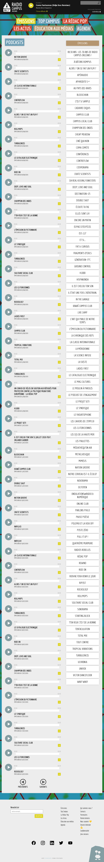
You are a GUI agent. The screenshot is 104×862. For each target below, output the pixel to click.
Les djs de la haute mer (82, 434)
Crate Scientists (82, 174)
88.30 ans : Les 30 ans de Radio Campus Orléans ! (83, 53)
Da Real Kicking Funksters (82, 180)
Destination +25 (82, 193)
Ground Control (82, 266)
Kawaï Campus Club (82, 305)
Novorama (82, 480)
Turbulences (82, 655)
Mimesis (82, 460)
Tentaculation (82, 629)
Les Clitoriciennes (82, 427)
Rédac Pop (82, 556)
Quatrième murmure (82, 543)
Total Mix (82, 635)
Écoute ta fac (82, 207)
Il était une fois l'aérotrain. (82, 292)
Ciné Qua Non (82, 141)
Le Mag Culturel (82, 381)
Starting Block (82, 615)
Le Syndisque (82, 408)
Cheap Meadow (82, 134)
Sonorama (82, 609)
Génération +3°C (83, 259)
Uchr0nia (95, 12)
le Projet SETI (82, 401)
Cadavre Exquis (82, 108)
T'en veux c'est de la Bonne (82, 622)
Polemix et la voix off (83, 523)
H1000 (82, 273)
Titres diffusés (41, 11)
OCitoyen (82, 487)
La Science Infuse (82, 355)
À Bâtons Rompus (82, 61)
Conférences (82, 154)
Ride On (82, 569)
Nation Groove (82, 467)
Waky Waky (82, 681)
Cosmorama (82, 167)
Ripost (82, 582)
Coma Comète (82, 147)
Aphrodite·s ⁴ (82, 81)
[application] (37, 53)
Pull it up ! (82, 536)
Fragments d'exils (82, 253)
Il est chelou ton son (82, 286)
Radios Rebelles (82, 549)
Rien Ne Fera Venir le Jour (82, 576)
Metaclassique (82, 454)
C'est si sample (82, 101)
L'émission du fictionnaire (82, 329)
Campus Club (82, 114)
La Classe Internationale (82, 342)
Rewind (82, 563)
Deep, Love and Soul (83, 187)
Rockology (82, 589)
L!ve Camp (82, 312)
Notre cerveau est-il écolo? (82, 474)
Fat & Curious (82, 246)
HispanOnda (83, 279)
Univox (82, 668)
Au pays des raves (83, 88)
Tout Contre (82, 642)
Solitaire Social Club (82, 602)
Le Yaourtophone (82, 414)
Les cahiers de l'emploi (82, 421)
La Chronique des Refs (82, 335)
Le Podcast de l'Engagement (82, 394)
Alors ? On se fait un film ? (82, 68)
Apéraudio (82, 75)
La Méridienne (82, 348)
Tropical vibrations (82, 648)
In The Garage (82, 299)
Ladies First (82, 368)
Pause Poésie (82, 516)
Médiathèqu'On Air (82, 447)
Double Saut (82, 200)
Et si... (83, 240)
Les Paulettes (82, 441)
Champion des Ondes (82, 127)
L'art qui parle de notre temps (82, 320)
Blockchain (82, 94)
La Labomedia (48, 858)
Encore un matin (82, 220)
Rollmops (83, 596)
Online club (82, 503)
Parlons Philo (82, 510)
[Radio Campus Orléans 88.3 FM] (12, 7)
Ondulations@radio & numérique (83, 495)
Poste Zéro (82, 530)
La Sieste (82, 362)
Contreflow (82, 160)
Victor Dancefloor (82, 675)
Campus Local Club (82, 121)
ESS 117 (82, 233)
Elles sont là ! (82, 213)
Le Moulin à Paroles (82, 388)
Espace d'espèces (82, 226)
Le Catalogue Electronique (82, 375)
